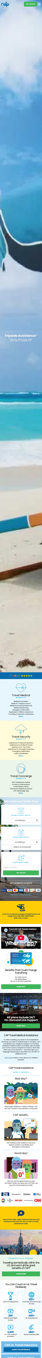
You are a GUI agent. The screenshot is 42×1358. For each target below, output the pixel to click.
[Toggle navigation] (39, 4)
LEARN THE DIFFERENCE (21, 1349)
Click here (8, 1058)
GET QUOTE (30, 4)
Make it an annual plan (22, 847)
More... (21, 716)
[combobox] (21, 867)
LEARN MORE (21, 1274)
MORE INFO (21, 987)
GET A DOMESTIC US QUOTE (21, 883)
